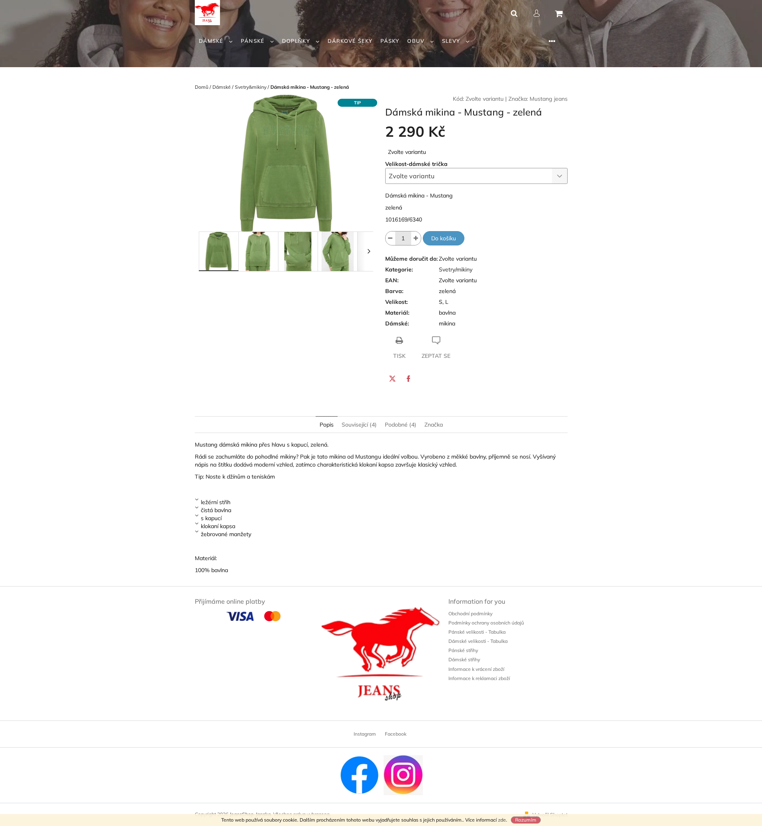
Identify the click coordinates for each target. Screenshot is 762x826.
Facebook (395, 734)
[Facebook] (408, 378)
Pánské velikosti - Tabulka (477, 632)
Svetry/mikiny (455, 269)
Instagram (365, 734)
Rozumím (525, 820)
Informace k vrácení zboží (476, 669)
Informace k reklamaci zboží (479, 678)
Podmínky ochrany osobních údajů (486, 623)
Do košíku (443, 238)
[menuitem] (216, 41)
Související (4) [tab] (359, 424)
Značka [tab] (433, 424)
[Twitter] (392, 378)
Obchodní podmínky (470, 614)
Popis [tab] (327, 424)
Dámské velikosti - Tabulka (478, 641)
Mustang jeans (549, 98)
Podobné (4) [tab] (400, 424)
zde (502, 820)
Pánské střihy (463, 650)
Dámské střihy (464, 659)
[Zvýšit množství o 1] (416, 238)
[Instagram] (403, 775)
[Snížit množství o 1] (390, 238)
